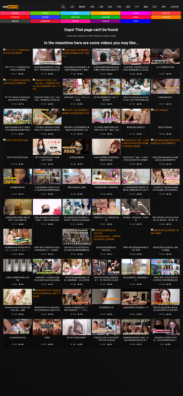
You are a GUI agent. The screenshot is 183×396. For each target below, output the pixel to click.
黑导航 (75, 13)
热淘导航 (45, 17)
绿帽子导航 (75, 17)
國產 (146, 7)
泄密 (92, 7)
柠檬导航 (45, 13)
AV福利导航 (45, 21)
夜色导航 (165, 13)
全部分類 (175, 7)
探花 (110, 7)
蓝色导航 (15, 13)
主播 (101, 7)
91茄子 (136, 21)
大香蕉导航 (105, 17)
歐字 (155, 7)
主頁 (72, 7)
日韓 (119, 7)
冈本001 (75, 21)
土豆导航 (135, 13)
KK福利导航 (105, 13)
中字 (137, 7)
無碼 (128, 7)
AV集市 (136, 17)
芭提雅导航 (15, 17)
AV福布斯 (105, 21)
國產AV (82, 7)
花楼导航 (15, 21)
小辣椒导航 (166, 17)
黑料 (164, 7)
